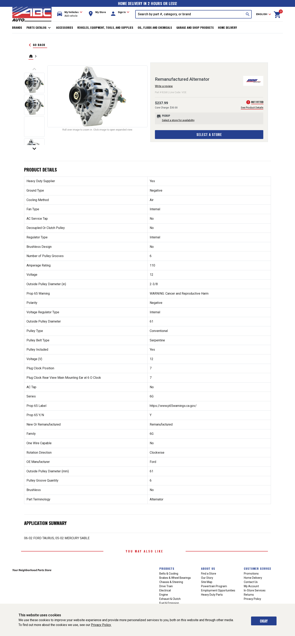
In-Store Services (255, 590)
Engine (163, 594)
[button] (69, 14)
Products (166, 568)
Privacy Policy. (101, 625)
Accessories (64, 27)
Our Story (207, 577)
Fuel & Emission (169, 603)
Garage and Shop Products (195, 27)
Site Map (206, 582)
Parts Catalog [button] (39, 27)
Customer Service (257, 568)
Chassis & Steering (171, 582)
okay (264, 621)
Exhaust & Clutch (170, 598)
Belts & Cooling (168, 573)
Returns (249, 594)
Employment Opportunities (218, 590)
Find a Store (208, 573)
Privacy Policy (252, 598)
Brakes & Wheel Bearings (175, 577)
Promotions (251, 573)
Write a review (164, 86)
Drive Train (166, 586)
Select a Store (209, 134)
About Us (208, 568)
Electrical (165, 590)
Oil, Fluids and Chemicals (155, 27)
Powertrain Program (214, 586)
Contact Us (251, 582)
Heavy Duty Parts (212, 594)
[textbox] (190, 14)
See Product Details (252, 107)
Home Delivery (227, 27)
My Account (251, 586)
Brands (17, 27)
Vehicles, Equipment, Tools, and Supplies (105, 27)
